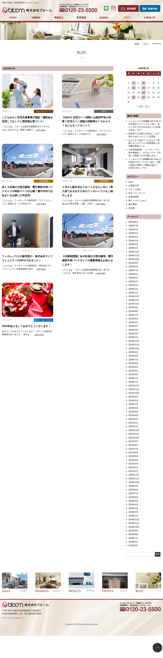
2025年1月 (133, 292)
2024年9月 (133, 307)
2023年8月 (133, 356)
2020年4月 (133, 504)
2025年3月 (133, 285)
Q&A (130, 182)
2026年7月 (133, 225)
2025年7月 (133, 270)
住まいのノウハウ (136, 193)
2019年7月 (133, 538)
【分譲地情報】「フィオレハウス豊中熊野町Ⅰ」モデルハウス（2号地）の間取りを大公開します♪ (144, 152)
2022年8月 (133, 400)
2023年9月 (133, 352)
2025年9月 (133, 263)
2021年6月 (133, 452)
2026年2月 (133, 244)
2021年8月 (133, 445)
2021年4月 (133, 460)
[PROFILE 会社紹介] (115, 580)
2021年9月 (133, 441)
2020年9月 (133, 486)
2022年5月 (133, 411)
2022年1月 (133, 426)
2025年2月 (133, 289)
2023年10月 (133, 348)
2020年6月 (133, 497)
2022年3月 (133, 419)
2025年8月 (133, 266)
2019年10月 (133, 527)
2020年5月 (133, 501)
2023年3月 (133, 374)
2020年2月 (133, 512)
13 (143, 88)
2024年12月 (133, 296)
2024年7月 (133, 315)
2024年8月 (133, 311)
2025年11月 (133, 255)
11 (134, 88)
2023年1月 (133, 382)
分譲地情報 (133, 197)
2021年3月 (133, 463)
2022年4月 (133, 415)
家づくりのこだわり (137, 200)
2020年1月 (133, 515)
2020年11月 (133, 478)
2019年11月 (133, 523)
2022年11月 (133, 389)
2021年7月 (133, 449)
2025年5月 (133, 277)
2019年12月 (133, 519)
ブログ (126, 17)
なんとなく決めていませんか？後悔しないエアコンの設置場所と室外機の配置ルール (143, 143)
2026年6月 (133, 229)
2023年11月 (133, 344)
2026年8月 (133, 222)
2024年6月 (133, 319)
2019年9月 (133, 530)
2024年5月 (133, 322)
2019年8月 (133, 534)
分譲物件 (36, 17)
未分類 (131, 208)
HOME (13, 17)
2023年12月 (133, 341)
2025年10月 (133, 259)
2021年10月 (133, 438)
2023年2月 (133, 378)
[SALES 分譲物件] (14, 580)
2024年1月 (133, 337)
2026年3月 (133, 240)
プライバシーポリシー (13, 618)
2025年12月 (133, 252)
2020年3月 (133, 508)
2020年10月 (133, 482)
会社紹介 (104, 17)
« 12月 (140, 106)
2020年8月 (133, 490)
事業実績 (81, 17)
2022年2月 (133, 423)
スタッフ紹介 (134, 189)
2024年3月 (133, 330)
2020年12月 (133, 475)
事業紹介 (59, 17)
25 (133, 97)
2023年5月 (133, 367)
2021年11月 (133, 434)
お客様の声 (150, 17)
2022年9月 (133, 397)
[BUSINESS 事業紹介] (48, 580)
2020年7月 (133, 493)
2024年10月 (133, 304)
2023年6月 (133, 363)
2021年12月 (133, 430)
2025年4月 (133, 281)
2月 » (147, 106)
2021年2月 (133, 467)
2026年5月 (133, 233)
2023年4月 (133, 371)
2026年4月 (133, 237)
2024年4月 (133, 326)
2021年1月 (133, 471)
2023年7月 (133, 359)
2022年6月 (133, 408)
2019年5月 (133, 545)
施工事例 (132, 204)
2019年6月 (133, 542)
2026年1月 (133, 248)
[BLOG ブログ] (148, 580)
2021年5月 (133, 456)
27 (143, 97)
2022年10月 (133, 393)
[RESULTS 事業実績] (81, 580)
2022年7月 (133, 404)
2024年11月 (133, 300)
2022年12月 (133, 385)
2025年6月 (133, 274)
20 (143, 92)
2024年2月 (133, 333)
